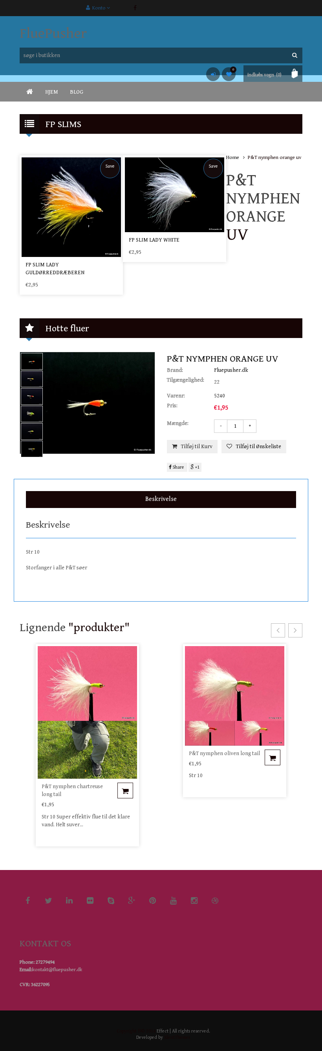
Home (232, 158)
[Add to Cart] (125, 790)
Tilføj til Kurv (196, 446)
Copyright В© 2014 (136, 1031)
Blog (76, 92)
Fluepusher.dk (231, 370)
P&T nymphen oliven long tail (224, 753)
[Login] (213, 74)
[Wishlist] (229, 74)
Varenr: (176, 396)
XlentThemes (177, 1037)
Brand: (175, 370)
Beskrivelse (161, 499)
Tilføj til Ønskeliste (258, 446)
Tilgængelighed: (185, 380)
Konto (98, 8)
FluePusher (53, 34)
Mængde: (177, 423)
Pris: (172, 406)
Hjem (51, 92)
